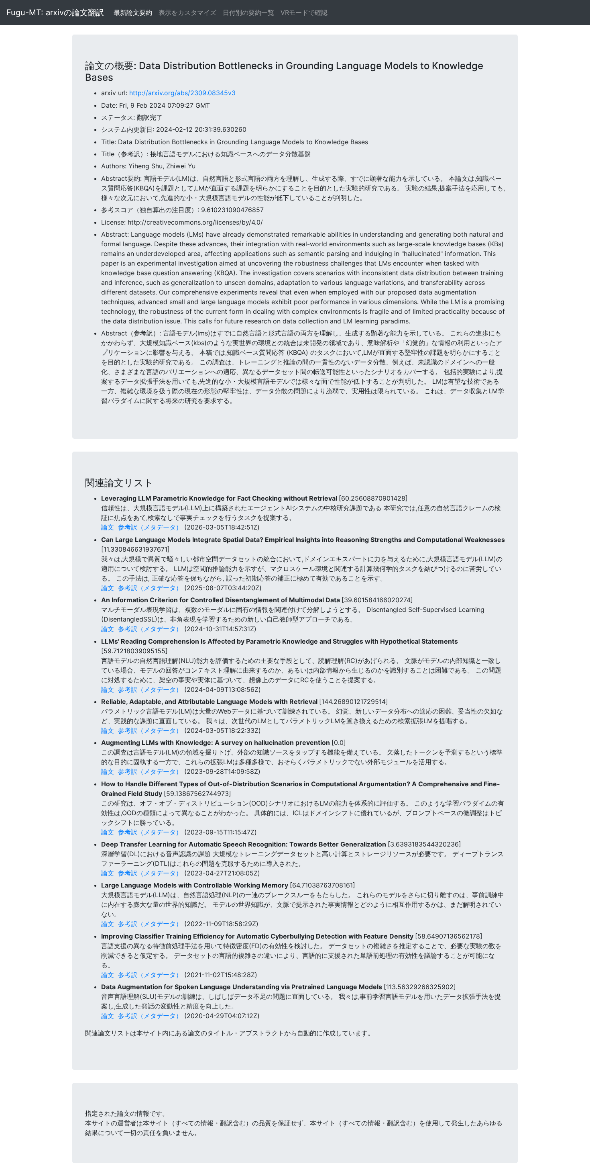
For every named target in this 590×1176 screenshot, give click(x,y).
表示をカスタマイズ (187, 12)
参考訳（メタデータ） (150, 527)
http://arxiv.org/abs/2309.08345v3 (182, 93)
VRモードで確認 (304, 12)
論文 (107, 527)
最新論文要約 (133, 12)
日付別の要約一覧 (248, 12)
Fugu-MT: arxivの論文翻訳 (55, 12)
